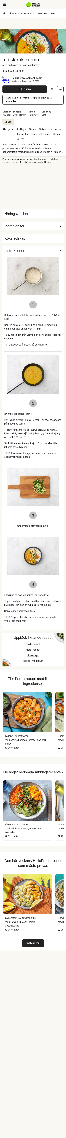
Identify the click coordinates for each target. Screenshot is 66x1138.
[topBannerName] (33, 23)
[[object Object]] (52, 89)
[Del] (60, 89)
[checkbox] (3, 71)
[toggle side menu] (4, 4)
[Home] (4, 14)
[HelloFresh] (33, 4)
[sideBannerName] (33, 186)
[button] (33, 226)
